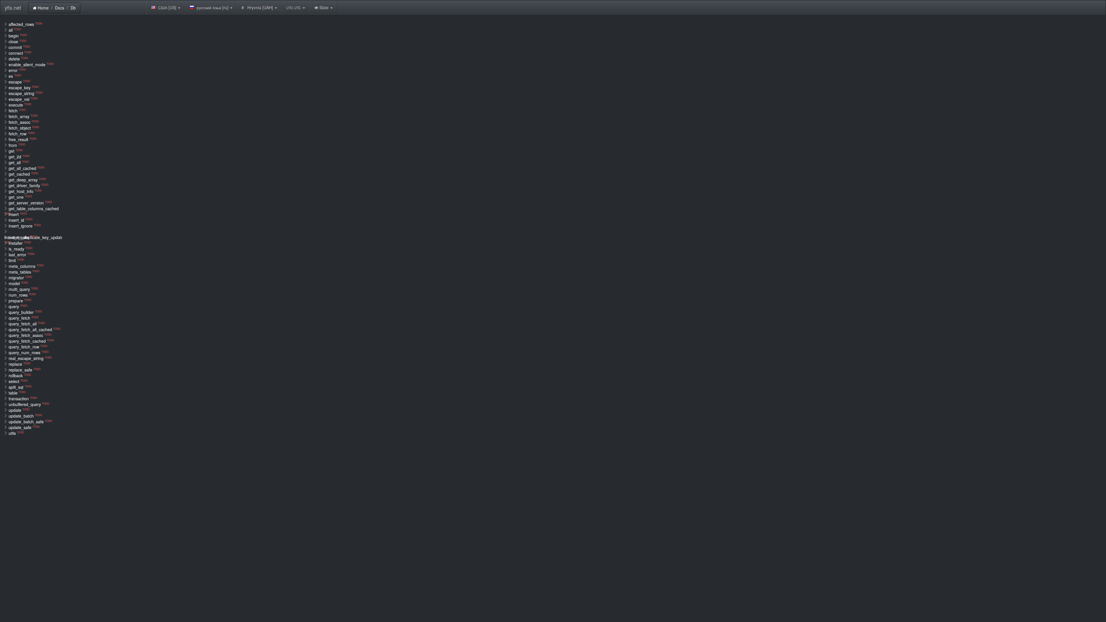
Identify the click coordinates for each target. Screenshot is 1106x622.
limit (16, 260)
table (17, 393)
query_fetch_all (27, 324)
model (18, 283)
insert (18, 214)
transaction (23, 398)
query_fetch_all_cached (34, 329)
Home (43, 8)
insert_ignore (25, 226)
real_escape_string (30, 358)
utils (16, 433)
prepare (20, 301)
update (19, 410)
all (15, 30)
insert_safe (23, 237)
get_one (20, 197)
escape (19, 82)
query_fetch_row (28, 347)
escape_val (23, 99)
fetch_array (23, 116)
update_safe (24, 427)
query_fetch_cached (31, 341)
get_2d (19, 157)
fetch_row (22, 133)
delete (18, 59)
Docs (59, 8)
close (17, 41)
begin (18, 36)
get (16, 151)
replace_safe (25, 370)
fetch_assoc (24, 122)
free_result (23, 139)
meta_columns (26, 266)
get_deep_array (27, 180)
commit (19, 47)
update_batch (25, 416)
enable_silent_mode (31, 64)
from (17, 145)
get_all (19, 162)
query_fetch (24, 318)
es (15, 76)
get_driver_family (28, 185)
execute (20, 105)
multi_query (23, 289)
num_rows (22, 295)
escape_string (26, 93)
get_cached (23, 174)
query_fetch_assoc (30, 335)
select (18, 381)
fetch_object (24, 128)
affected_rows (25, 24)
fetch (17, 110)
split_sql (20, 387)
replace (20, 364)
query (18, 306)
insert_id (21, 220)
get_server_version (30, 203)
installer (20, 243)
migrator (20, 277)
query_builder (25, 312)
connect (20, 53)
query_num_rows (29, 352)
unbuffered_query (29, 404)
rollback (20, 375)
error (17, 70)
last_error (22, 254)
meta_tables (24, 272)
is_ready (21, 249)
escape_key (24, 87)
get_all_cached (27, 168)
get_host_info (25, 191)
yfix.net (13, 7)
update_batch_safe (30, 421)
